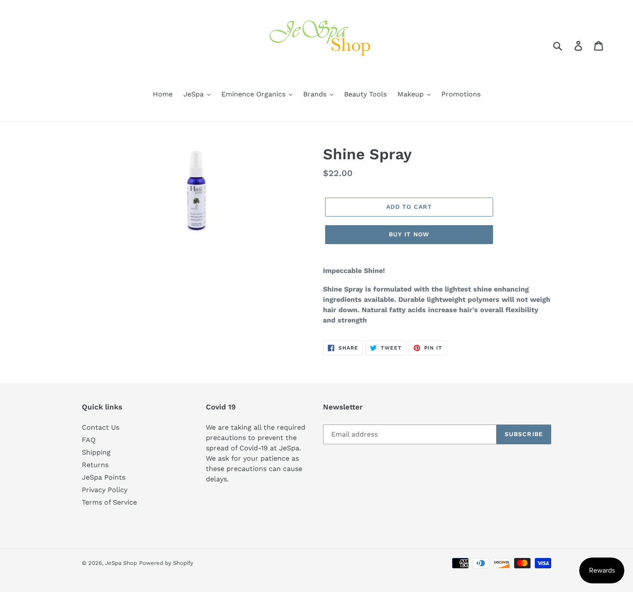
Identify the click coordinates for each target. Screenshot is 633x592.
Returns (95, 465)
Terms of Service (109, 502)
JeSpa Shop (121, 563)
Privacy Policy (104, 490)
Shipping (96, 452)
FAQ (89, 440)
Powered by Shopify (166, 563)
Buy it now (409, 234)
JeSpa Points (103, 477)
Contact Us (100, 427)
